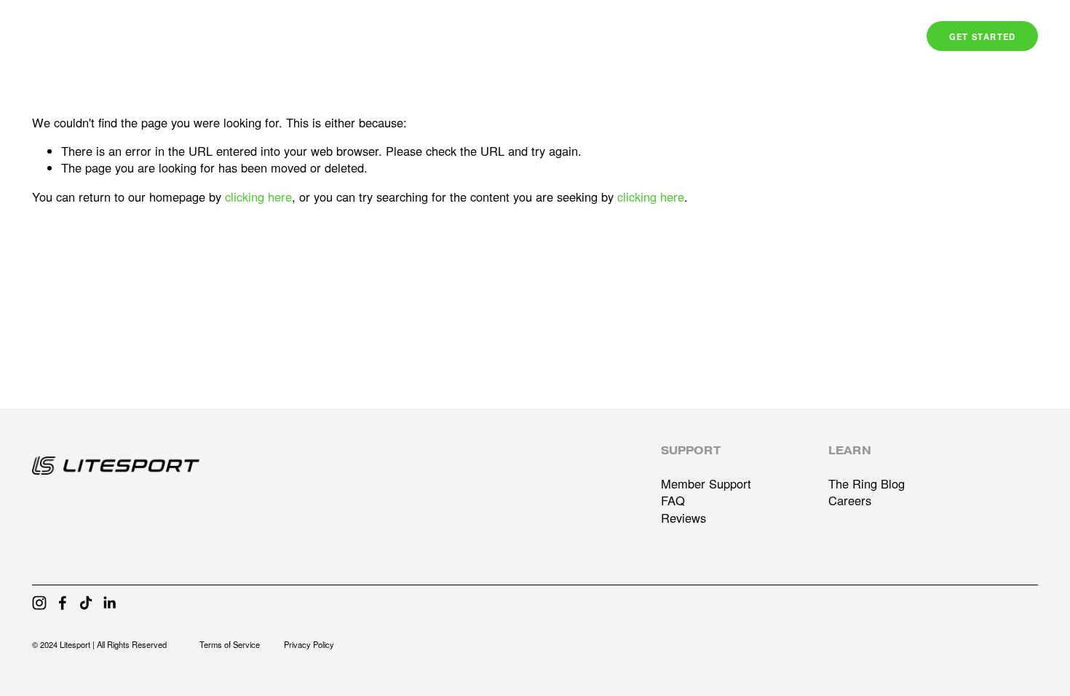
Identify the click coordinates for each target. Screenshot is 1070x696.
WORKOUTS (721, 36)
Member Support (706, 483)
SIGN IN (876, 36)
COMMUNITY (804, 36)
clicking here (258, 196)
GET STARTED (982, 36)
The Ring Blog (866, 483)
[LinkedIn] (109, 603)
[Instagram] (39, 603)
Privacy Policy (309, 644)
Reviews (683, 518)
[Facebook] (62, 603)
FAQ (673, 500)
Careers (849, 500)
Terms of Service (229, 644)
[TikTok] (86, 603)
